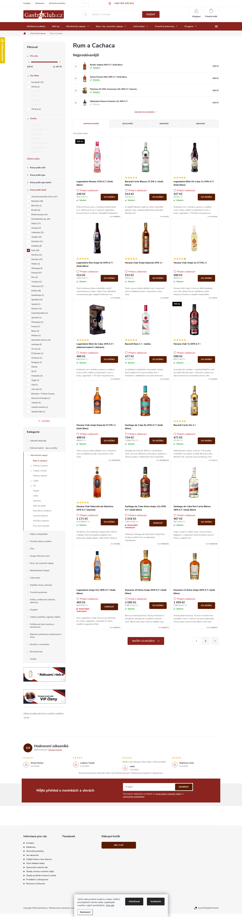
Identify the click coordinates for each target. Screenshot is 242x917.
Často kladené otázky (35, 863)
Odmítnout (134, 901)
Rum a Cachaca (40, 460)
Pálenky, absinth (40, 475)
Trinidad (36, 282)
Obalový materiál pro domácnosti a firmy (46, 635)
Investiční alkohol (40, 515)
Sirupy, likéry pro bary (39, 556)
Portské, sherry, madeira (41, 541)
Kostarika (36, 246)
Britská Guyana (39, 214)
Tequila (36, 490)
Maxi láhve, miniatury (42, 510)
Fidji (34, 367)
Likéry (35, 495)
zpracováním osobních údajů (168, 794)
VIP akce (35, 109)
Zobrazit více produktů (145, 112)
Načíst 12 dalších (143, 641)
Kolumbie (36, 241)
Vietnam (35, 402)
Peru (34, 277)
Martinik (36, 255)
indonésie (36, 344)
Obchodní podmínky (57, 3)
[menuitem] (36, 26)
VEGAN (35, 104)
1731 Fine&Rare (39, 129)
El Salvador (37, 353)
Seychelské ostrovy (40, 340)
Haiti (34, 385)
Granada (35, 228)
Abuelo (35, 138)
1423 (34, 125)
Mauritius (36, 259)
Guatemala (37, 232)
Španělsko (36, 299)
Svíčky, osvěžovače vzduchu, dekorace (42, 601)
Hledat (150, 14)
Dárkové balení (39, 505)
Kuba (35, 250)
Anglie (35, 380)
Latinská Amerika (39, 407)
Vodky (36, 480)
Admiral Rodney (39, 143)
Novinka (35, 91)
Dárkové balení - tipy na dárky (43, 448)
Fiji (33, 371)
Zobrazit (158, 523)
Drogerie (34, 609)
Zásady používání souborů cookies (41, 875)
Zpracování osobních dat (37, 867)
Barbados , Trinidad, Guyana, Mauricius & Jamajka (43, 396)
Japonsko (36, 317)
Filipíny (35, 223)
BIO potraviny (36, 651)
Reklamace (39, 3)
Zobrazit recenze (55, 750)
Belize (35, 331)
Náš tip (35, 87)
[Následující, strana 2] (205, 641)
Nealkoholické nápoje (39, 570)
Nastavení (85, 912)
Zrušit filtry (45, 421)
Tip (33, 95)
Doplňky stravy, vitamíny (41, 585)
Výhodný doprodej (38, 440)
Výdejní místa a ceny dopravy (39, 859)
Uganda (35, 304)
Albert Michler (38, 147)
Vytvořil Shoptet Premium (208, 908)
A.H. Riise (36, 134)
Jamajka (36, 237)
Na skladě (37, 82)
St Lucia (35, 349)
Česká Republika (39, 313)
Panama (36, 273)
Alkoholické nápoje (38, 455)
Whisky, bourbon (40, 465)
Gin (34, 485)
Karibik (35, 290)
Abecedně (200, 123)
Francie (35, 326)
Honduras (36, 358)
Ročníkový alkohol (41, 520)
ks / (119, 845)
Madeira (35, 335)
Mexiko (35, 264)
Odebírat (184, 787)
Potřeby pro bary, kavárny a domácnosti (42, 625)
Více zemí (36, 389)
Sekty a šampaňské (38, 534)
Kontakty (27, 3)
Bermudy (36, 205)
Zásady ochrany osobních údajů (40, 871)
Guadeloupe (37, 295)
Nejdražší (164, 123)
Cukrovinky (35, 577)
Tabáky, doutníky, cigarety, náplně (45, 617)
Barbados (37, 201)
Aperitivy (37, 500)
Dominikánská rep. (40, 219)
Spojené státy (37, 411)
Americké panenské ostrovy (44, 196)
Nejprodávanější (91, 123)
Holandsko (36, 376)
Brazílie (35, 210)
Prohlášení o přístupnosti (37, 879)
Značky (33, 659)
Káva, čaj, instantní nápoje (42, 563)
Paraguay (36, 362)
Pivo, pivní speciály (41, 525)
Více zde (110, 905)
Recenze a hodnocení (35, 883)
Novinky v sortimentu (39, 644)
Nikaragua (36, 268)
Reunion (36, 308)
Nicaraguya (37, 322)
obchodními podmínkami (133, 796)
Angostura (36, 152)
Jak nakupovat (32, 855)
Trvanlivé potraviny (38, 592)
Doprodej (36, 100)
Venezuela (37, 286)
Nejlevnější (127, 123)
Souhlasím (155, 901)
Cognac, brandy (40, 470)
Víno (32, 548)
